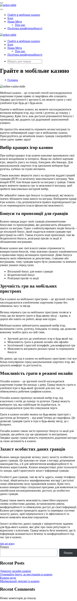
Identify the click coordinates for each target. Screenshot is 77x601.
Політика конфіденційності (24, 28)
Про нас (20, 25)
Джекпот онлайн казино (15, 571)
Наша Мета (14, 21)
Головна (12, 80)
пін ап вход (7, 543)
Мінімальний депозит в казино (19, 581)
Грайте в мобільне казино (23, 14)
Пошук (4, 547)
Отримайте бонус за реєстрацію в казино (26, 574)
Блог (10, 18)
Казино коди (8, 577)
